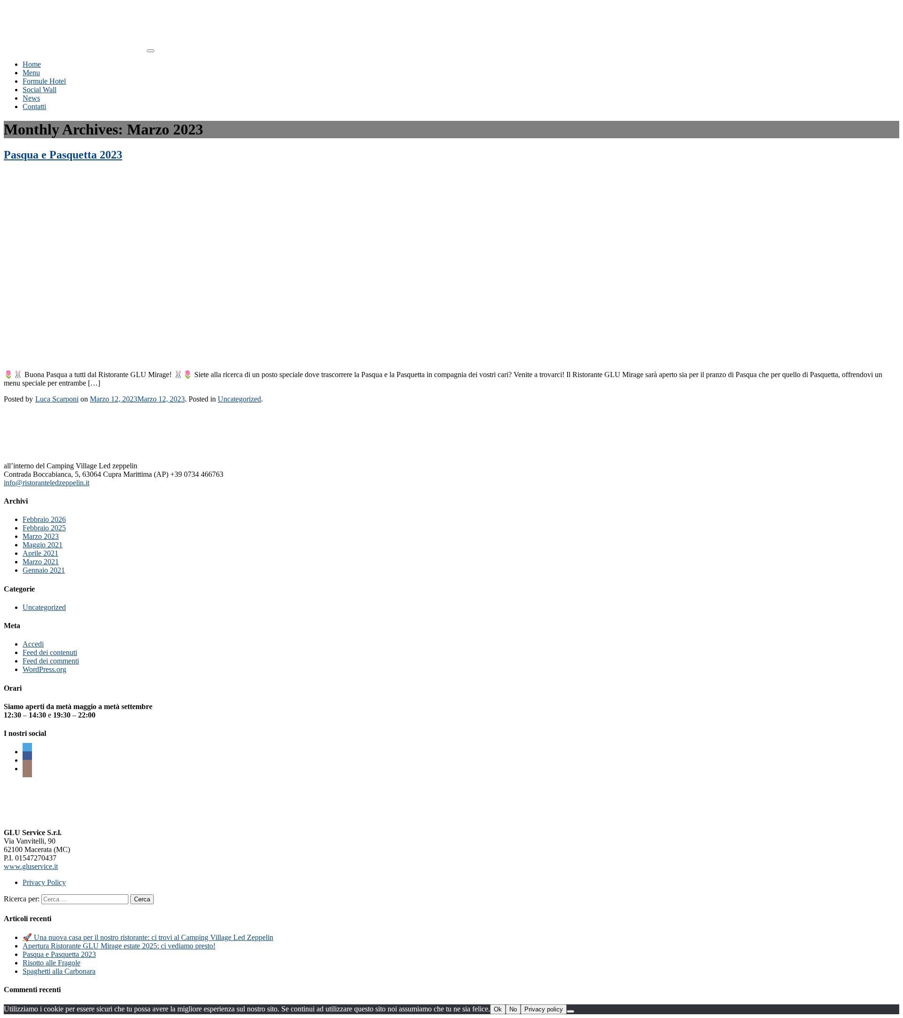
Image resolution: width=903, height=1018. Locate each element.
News (31, 98)
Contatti (34, 106)
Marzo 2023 (41, 536)
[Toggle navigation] (150, 50)
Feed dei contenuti (50, 652)
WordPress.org (44, 669)
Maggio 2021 (43, 545)
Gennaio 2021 (44, 570)
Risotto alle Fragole (51, 963)
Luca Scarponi (57, 399)
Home (32, 64)
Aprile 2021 (40, 553)
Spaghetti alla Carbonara (59, 971)
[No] (570, 1011)
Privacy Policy (44, 882)
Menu (31, 73)
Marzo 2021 (41, 562)
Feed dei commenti (51, 661)
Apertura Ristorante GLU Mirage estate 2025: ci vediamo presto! (119, 946)
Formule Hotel (44, 81)
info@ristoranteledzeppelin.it (46, 483)
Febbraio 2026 (44, 519)
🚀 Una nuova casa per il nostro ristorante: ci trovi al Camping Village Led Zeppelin (148, 937)
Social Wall (39, 90)
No (513, 1009)
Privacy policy (543, 1009)
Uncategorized (239, 399)
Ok (498, 1009)
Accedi (33, 644)
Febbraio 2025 (44, 528)
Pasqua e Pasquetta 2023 (63, 155)
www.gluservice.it (31, 866)
